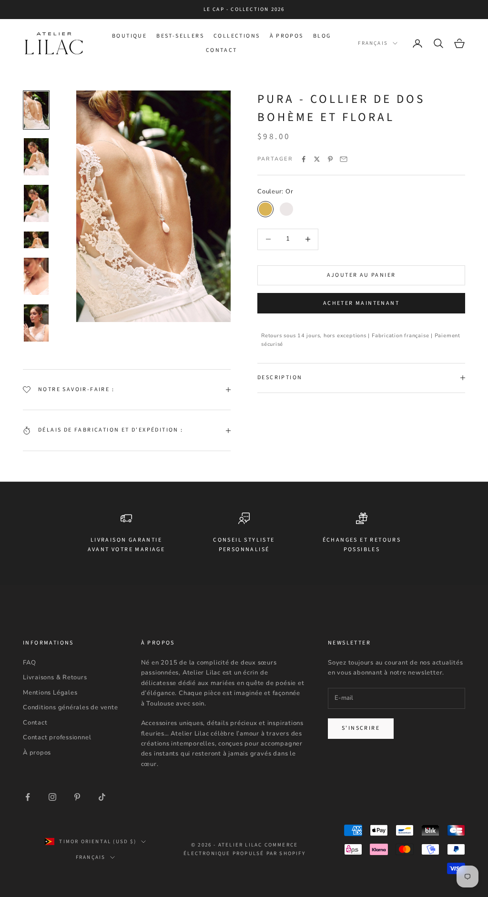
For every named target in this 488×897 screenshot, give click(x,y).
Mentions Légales (50, 692)
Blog (322, 36)
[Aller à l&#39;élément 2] (36, 156)
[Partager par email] (343, 159)
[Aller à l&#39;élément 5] (36, 276)
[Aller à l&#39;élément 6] (36, 323)
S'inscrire (361, 728)
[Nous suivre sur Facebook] (27, 797)
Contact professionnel (57, 737)
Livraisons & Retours (55, 677)
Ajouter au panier (361, 275)
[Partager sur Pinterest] (330, 159)
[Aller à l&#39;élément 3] (36, 203)
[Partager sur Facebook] (303, 159)
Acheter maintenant (361, 303)
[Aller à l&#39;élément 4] (36, 240)
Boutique (129, 36)
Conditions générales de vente (70, 707)
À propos (287, 36)
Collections (237, 36)
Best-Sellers (180, 36)
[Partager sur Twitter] (317, 159)
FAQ (29, 662)
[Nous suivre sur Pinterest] (77, 797)
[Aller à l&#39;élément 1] (36, 110)
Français (373, 43)
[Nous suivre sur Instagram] (52, 797)
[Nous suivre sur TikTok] (102, 797)
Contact (221, 50)
